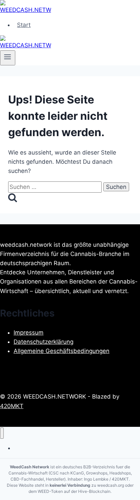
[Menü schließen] (2, 433)
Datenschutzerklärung (43, 341)
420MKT (11, 406)
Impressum (28, 332)
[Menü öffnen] (7, 57)
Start (24, 24)
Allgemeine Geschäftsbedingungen (61, 351)
